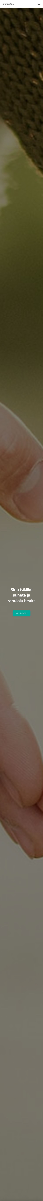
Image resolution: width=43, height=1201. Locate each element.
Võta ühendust (21, 613)
